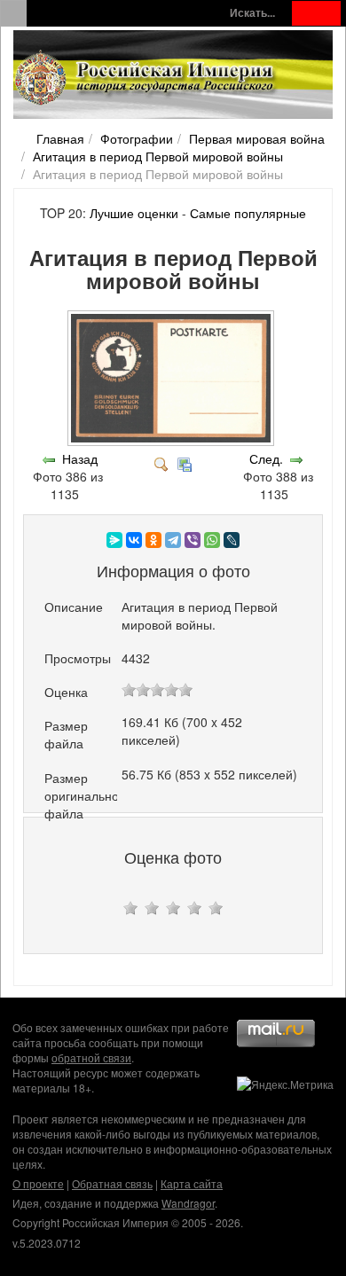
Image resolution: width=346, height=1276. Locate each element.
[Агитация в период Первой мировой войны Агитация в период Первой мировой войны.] (172, 441)
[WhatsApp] (212, 540)
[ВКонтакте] (134, 540)
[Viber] (193, 540)
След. (266, 458)
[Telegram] (173, 540)
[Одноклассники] (153, 540)
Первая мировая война (257, 138)
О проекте (38, 1183)
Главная (60, 138)
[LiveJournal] (232, 540)
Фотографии (136, 138)
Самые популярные (248, 213)
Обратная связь (112, 1183)
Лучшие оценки (134, 213)
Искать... (252, 12)
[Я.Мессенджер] (114, 540)
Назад (80, 458)
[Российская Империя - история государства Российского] (146, 78)
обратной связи (91, 1057)
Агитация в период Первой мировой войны (158, 156)
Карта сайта (192, 1183)
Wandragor (188, 1202)
